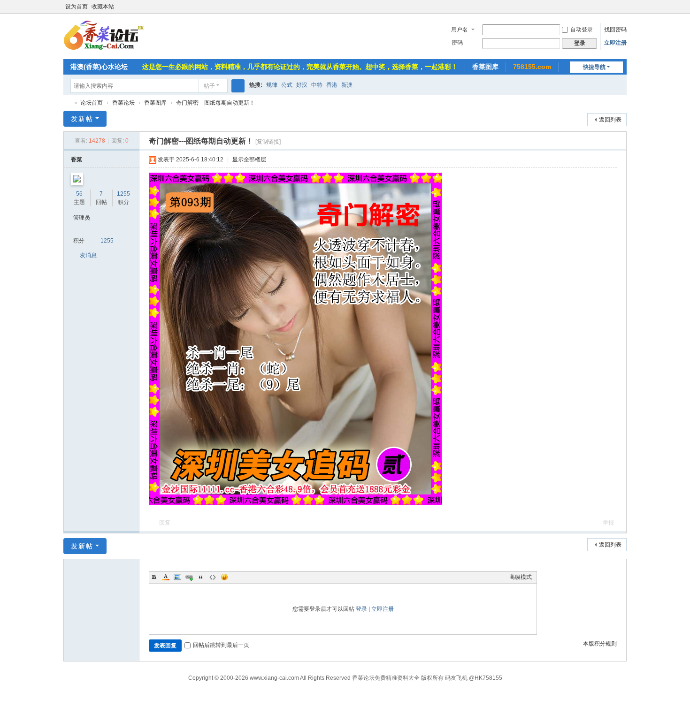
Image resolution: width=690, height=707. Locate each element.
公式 (286, 85)
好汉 (301, 85)
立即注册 (615, 42)
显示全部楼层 (249, 159)
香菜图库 (485, 66)
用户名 (459, 29)
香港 (331, 85)
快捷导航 (594, 67)
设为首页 (76, 6)
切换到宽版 (622, 10)
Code (212, 577)
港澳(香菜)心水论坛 (99, 66)
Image (177, 577)
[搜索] (238, 85)
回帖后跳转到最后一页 (221, 645)
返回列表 (610, 119)
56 (79, 193)
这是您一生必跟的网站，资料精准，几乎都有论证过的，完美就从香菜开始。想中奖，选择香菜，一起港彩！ (300, 66)
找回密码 (615, 29)
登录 (361, 609)
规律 (271, 85)
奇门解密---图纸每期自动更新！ (215, 102)
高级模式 (520, 577)
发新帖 (82, 118)
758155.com (532, 66)
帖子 (209, 86)
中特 (316, 85)
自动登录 (581, 29)
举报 (608, 522)
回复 (164, 522)
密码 (457, 42)
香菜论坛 (67, 103)
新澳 (347, 85)
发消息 (88, 255)
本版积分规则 (600, 643)
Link (189, 577)
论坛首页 (91, 102)
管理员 (81, 217)
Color (165, 577)
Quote (201, 577)
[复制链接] (268, 141)
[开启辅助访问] (613, 6)
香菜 (76, 159)
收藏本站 (103, 6)
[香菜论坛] (116, 35)
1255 (123, 193)
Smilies (224, 577)
